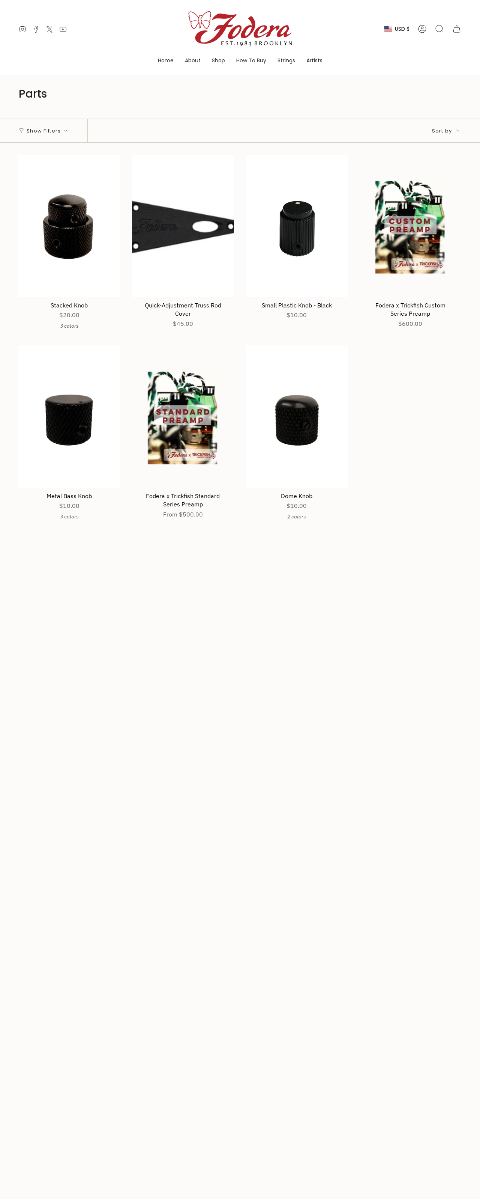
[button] (192, 60)
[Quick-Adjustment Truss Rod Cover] (183, 226)
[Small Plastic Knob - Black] (297, 226)
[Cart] (456, 29)
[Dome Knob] (297, 416)
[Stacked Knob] (69, 226)
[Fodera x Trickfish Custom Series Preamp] (410, 226)
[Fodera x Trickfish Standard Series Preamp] (183, 416)
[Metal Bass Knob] (69, 416)
